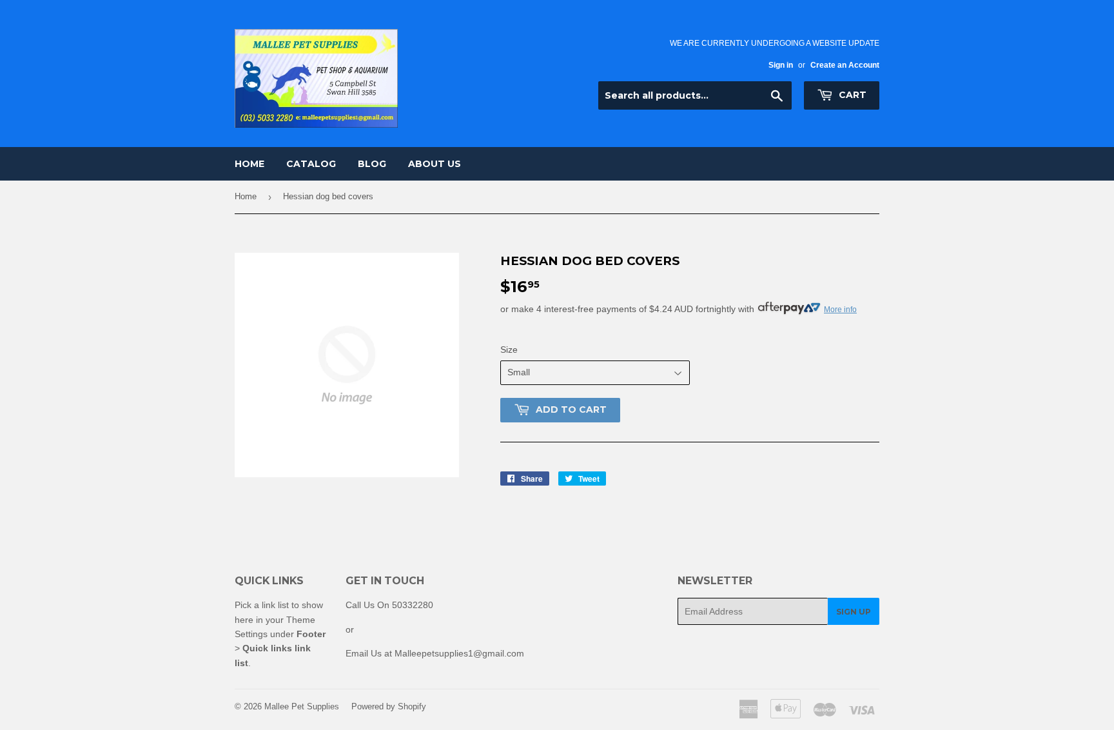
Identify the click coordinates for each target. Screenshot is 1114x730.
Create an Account (844, 65)
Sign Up (853, 612)
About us (434, 164)
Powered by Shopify (388, 706)
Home (249, 164)
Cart (851, 95)
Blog (372, 164)
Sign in (780, 65)
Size (509, 349)
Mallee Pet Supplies (301, 706)
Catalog (311, 164)
